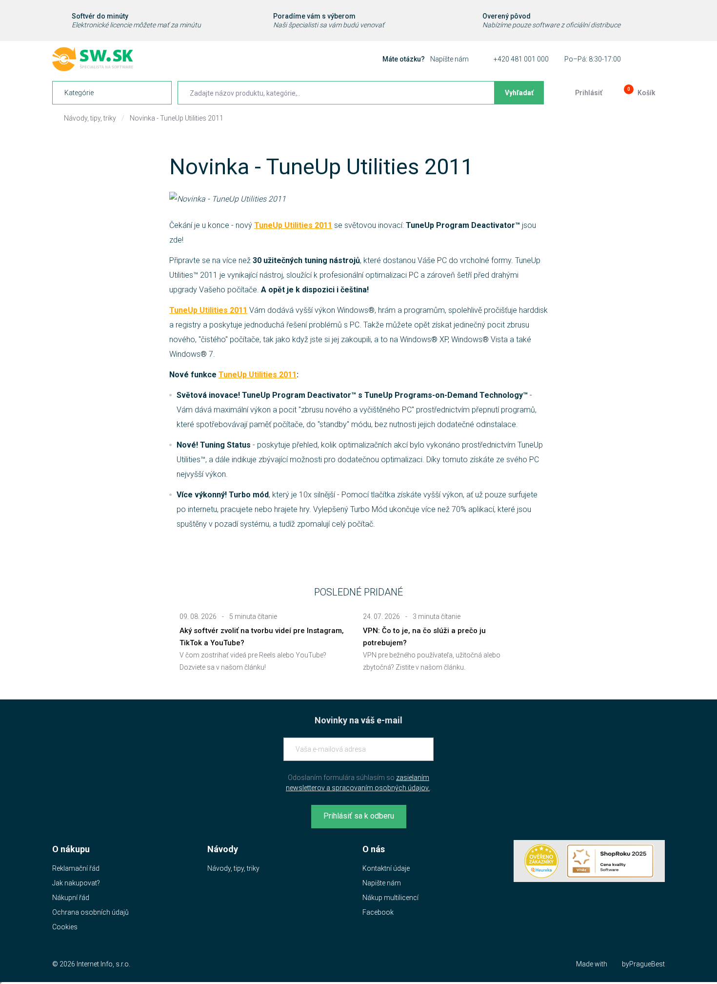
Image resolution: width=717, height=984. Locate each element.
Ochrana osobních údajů (90, 912)
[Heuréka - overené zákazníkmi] (541, 861)
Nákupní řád (70, 898)
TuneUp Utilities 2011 (293, 225)
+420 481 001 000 (521, 59)
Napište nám (381, 883)
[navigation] (112, 92)
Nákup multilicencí (390, 898)
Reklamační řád (76, 868)
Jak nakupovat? (76, 883)
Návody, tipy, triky (90, 118)
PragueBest (647, 964)
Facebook (378, 912)
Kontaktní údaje (386, 868)
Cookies (65, 927)
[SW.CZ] (92, 59)
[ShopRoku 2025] (610, 861)
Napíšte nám (449, 59)
